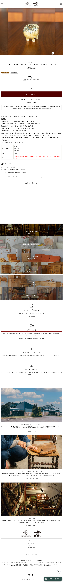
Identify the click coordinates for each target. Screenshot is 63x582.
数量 (31, 85)
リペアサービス (31, 543)
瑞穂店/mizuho (11, 177)
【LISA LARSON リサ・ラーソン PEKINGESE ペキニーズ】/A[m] (30, 177)
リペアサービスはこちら (31, 478)
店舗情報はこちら (31, 525)
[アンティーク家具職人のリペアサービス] (31, 452)
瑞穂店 (34, 103)
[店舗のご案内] (31, 499)
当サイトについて (31, 549)
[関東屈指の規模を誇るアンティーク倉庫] (31, 405)
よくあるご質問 (31, 547)
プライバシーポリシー (31, 552)
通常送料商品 (14, 72)
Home (31, 59)
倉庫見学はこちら (31, 431)
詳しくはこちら (31, 316)
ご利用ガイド (31, 540)
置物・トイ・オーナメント (36, 99)
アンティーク (5, 72)
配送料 (24, 79)
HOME (5, 177)
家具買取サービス (31, 545)
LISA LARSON (31, 62)
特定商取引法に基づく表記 (31, 554)
